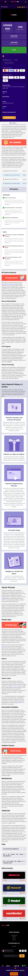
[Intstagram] (25, 951)
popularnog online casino (8, 284)
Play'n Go (21, 702)
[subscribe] (22, 955)
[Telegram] (23, 951)
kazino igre (4, 646)
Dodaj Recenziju (9, 117)
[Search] (25, 2)
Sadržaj (14, 123)
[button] (1, 1)
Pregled (23, 880)
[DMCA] (24, 966)
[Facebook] (20, 951)
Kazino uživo (16, 685)
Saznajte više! (14, 973)
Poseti (14, 49)
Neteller (4, 600)
